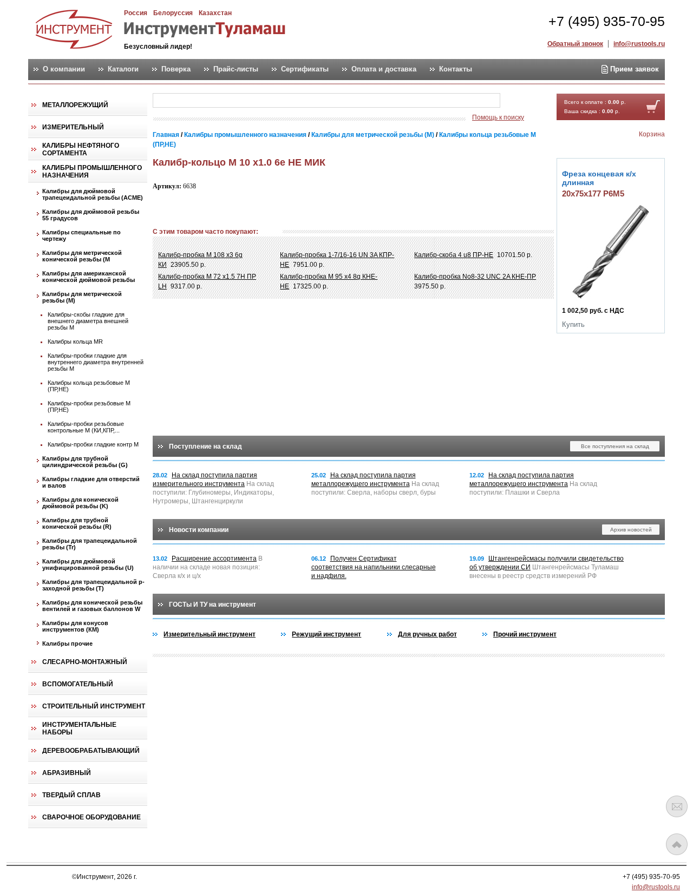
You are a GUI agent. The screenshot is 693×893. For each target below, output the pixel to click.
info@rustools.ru (639, 44)
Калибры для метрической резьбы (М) (82, 297)
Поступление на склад (205, 446)
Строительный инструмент (93, 706)
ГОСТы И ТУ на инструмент (212, 604)
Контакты (455, 69)
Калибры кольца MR (75, 341)
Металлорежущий (75, 105)
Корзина (652, 134)
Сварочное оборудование (91, 817)
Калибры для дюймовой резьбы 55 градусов (90, 214)
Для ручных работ (427, 634)
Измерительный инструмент (210, 634)
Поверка (176, 69)
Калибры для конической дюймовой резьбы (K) (80, 502)
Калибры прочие (67, 643)
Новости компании (198, 530)
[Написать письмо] (677, 806)
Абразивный (66, 773)
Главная (166, 135)
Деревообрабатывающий (91, 750)
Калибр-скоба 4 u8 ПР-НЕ (453, 255)
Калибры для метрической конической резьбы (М (82, 255)
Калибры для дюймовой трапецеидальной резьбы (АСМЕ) (92, 194)
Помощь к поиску (498, 117)
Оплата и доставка (383, 69)
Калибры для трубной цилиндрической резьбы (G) (85, 461)
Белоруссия (173, 13)
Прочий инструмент (525, 634)
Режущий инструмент (326, 634)
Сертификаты (305, 69)
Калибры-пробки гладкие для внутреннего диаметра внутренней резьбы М (95, 362)
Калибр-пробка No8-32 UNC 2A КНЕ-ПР (475, 276)
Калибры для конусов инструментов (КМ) (75, 626)
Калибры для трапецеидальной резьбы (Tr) (89, 543)
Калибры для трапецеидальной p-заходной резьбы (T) (93, 585)
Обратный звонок (575, 44)
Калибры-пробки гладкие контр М (93, 444)
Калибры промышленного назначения (92, 171)
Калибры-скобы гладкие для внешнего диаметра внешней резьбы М (88, 321)
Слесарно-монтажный (84, 662)
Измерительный (73, 127)
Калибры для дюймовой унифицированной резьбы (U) (88, 564)
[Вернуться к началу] (677, 844)
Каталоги (123, 69)
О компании (64, 69)
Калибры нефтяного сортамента (80, 149)
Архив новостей (631, 530)
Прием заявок (633, 69)
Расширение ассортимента (214, 558)
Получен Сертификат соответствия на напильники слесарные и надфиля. (373, 567)
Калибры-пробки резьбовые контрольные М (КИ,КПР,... (86, 427)
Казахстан (215, 13)
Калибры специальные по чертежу (81, 235)
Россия (135, 13)
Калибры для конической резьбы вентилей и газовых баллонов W (92, 605)
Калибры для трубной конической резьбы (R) (77, 523)
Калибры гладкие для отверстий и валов (91, 482)
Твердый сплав (71, 795)
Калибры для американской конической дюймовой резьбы (88, 276)
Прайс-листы (235, 69)
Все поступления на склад (615, 446)
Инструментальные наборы (79, 728)
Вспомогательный (77, 684)
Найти (521, 101)
